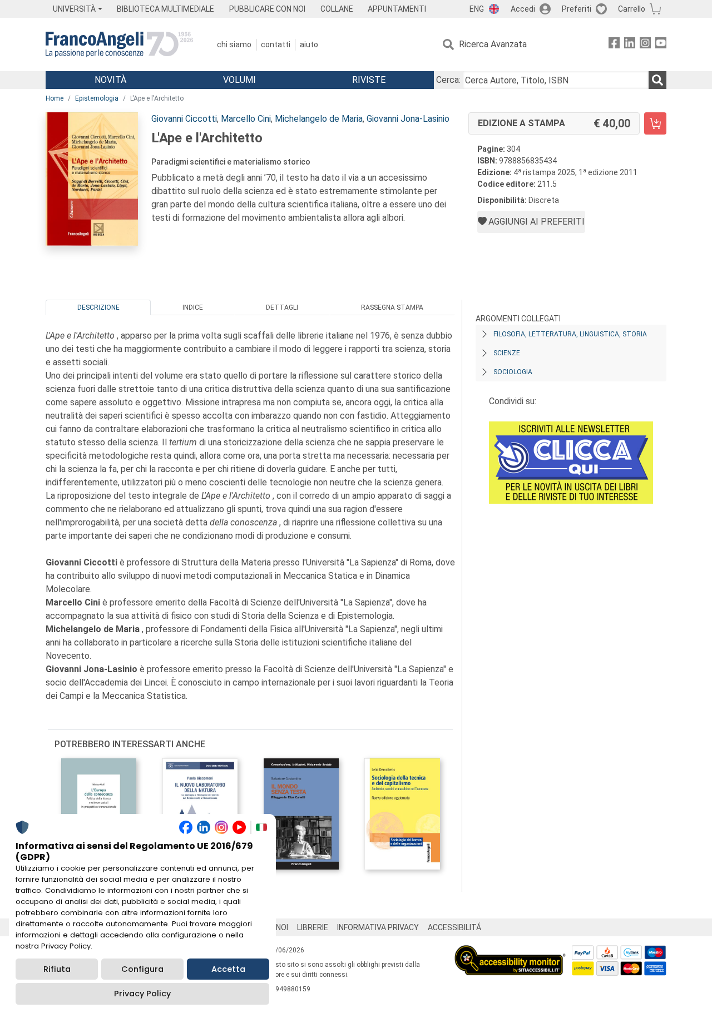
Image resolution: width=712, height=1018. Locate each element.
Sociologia (512, 372)
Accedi (523, 8)
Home (54, 98)
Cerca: (448, 80)
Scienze (506, 353)
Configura (142, 969)
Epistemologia (96, 98)
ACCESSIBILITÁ (454, 927)
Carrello (631, 8)
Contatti (275, 44)
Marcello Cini (246, 118)
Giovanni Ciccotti (184, 118)
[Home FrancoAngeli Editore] (119, 44)
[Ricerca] (657, 80)
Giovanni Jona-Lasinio (408, 118)
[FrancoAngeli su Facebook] (614, 44)
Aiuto (309, 44)
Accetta (228, 969)
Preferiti (576, 8)
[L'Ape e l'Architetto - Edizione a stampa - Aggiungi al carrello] (655, 123)
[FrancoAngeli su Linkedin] (629, 44)
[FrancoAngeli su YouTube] (660, 44)
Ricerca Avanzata (493, 44)
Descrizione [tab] (98, 307)
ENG (476, 8)
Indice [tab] (192, 307)
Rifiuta (57, 969)
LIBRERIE (312, 927)
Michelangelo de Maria (319, 118)
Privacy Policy (142, 993)
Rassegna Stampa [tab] (392, 307)
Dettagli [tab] (282, 307)
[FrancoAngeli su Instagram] (645, 44)
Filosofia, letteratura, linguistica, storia (570, 334)
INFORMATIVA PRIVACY (378, 927)
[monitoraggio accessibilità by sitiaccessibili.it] (510, 951)
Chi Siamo (234, 44)
